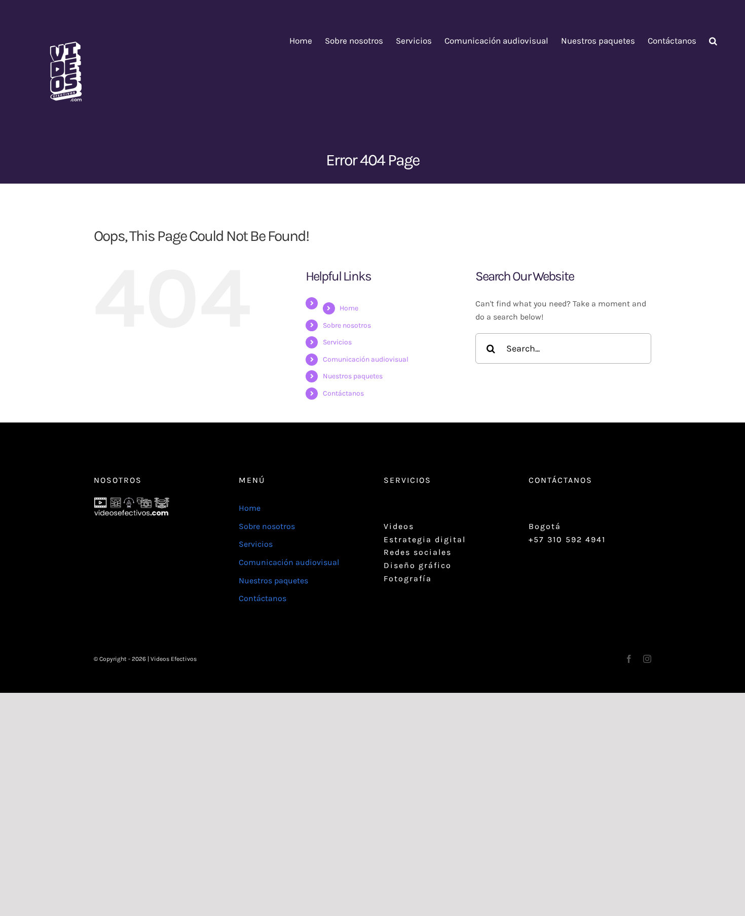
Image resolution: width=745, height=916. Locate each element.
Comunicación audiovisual (365, 359)
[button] (713, 40)
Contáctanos (343, 393)
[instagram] (647, 659)
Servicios (337, 342)
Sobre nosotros (347, 325)
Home (349, 308)
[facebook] (629, 659)
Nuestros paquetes (353, 376)
